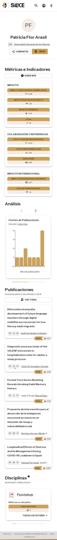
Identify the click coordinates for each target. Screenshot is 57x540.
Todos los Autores (13, 515)
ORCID (39, 51)
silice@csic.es (29, 537)
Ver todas (28, 300)
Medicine (49, 494)
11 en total (23, 224)
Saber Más (28, 75)
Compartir (20, 52)
